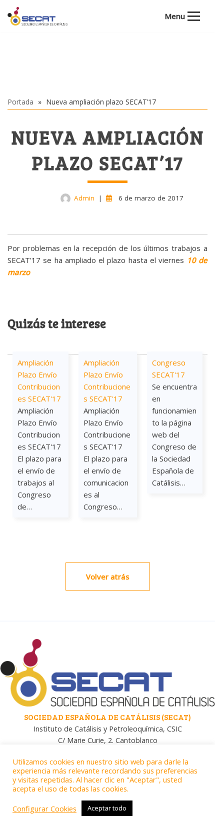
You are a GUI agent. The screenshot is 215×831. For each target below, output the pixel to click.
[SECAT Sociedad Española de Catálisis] (38, 16)
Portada (21, 101)
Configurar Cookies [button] (44, 808)
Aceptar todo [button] (107, 808)
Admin (84, 198)
